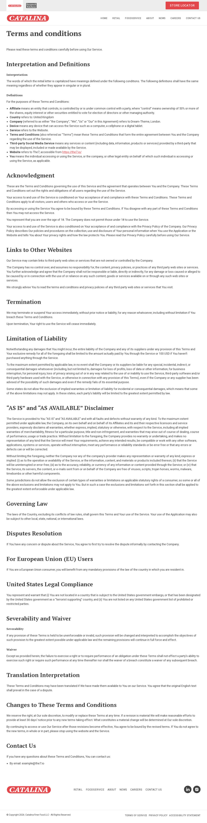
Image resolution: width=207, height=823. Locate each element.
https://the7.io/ (72, 152)
